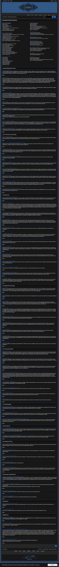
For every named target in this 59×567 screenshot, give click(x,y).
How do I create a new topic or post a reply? (9, 43)
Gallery (40, 15)
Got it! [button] (52, 564)
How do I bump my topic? (6, 54)
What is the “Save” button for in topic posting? (9, 52)
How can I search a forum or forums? (36, 41)
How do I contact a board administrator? (36, 60)
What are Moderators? (33, 24)
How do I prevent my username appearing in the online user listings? (13, 34)
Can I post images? (5, 60)
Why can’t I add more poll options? (7, 47)
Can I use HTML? (5, 58)
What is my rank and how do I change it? (8, 39)
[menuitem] (8, 1)
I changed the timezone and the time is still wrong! (10, 36)
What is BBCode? (5, 57)
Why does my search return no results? (36, 42)
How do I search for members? (35, 44)
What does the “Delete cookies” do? (8, 30)
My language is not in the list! (7, 37)
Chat (49, 15)
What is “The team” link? (34, 29)
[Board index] (28, 7)
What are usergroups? (33, 25)
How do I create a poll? (6, 46)
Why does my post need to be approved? (8, 53)
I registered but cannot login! (7, 26)
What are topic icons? (5, 64)
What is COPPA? (4, 24)
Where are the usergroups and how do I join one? (37, 26)
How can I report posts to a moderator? (8, 51)
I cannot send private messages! (35, 32)
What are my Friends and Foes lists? (35, 37)
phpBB (26, 557)
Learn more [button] (37, 564)
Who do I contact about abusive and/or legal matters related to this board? (41, 59)
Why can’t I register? (5, 25)
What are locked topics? (6, 63)
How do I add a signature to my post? (8, 45)
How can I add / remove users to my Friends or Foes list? (39, 38)
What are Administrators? (34, 23)
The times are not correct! (6, 35)
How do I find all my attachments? (35, 54)
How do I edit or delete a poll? (7, 48)
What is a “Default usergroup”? (35, 28)
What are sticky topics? (6, 62)
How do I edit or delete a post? (7, 44)
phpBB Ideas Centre (47, 524)
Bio (32, 15)
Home (28, 15)
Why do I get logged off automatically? (8, 29)
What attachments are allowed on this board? (37, 53)
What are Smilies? (5, 59)
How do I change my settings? (7, 33)
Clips (36, 15)
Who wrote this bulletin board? (35, 57)
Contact (53, 15)
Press (45, 15)
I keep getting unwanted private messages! (37, 33)
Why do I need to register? (6, 23)
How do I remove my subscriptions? (35, 50)
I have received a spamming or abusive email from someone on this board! (41, 34)
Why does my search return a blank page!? (36, 43)
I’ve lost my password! (5, 28)
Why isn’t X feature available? (34, 58)
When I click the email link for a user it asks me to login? (11, 40)
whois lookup (17, 531)
